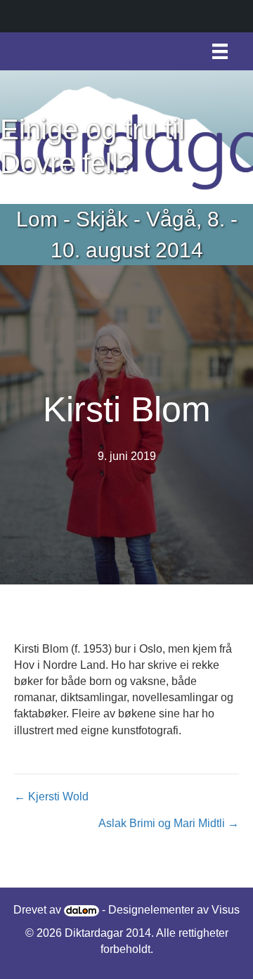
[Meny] (220, 51)
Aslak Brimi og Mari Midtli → (168, 823)
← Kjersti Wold (51, 796)
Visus (226, 910)
